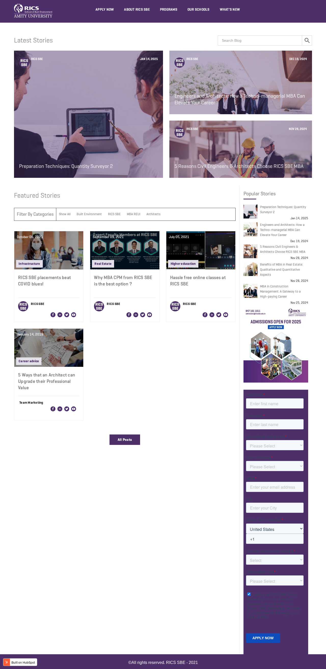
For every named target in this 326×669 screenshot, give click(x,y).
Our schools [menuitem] (198, 9)
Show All (65, 214)
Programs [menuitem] (168, 9)
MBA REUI (133, 214)
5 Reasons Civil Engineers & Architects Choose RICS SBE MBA (282, 249)
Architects (153, 214)
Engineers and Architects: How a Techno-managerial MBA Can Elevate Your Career (282, 230)
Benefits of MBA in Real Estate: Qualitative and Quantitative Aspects (281, 269)
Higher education (183, 263)
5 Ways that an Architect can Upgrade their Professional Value (46, 381)
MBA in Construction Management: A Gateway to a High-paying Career (280, 291)
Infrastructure (29, 263)
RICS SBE (37, 59)
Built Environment (89, 214)
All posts (125, 440)
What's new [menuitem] (230, 9)
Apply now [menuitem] (105, 9)
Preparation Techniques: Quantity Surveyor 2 (283, 209)
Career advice (29, 361)
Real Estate (103, 263)
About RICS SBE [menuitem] (137, 9)
